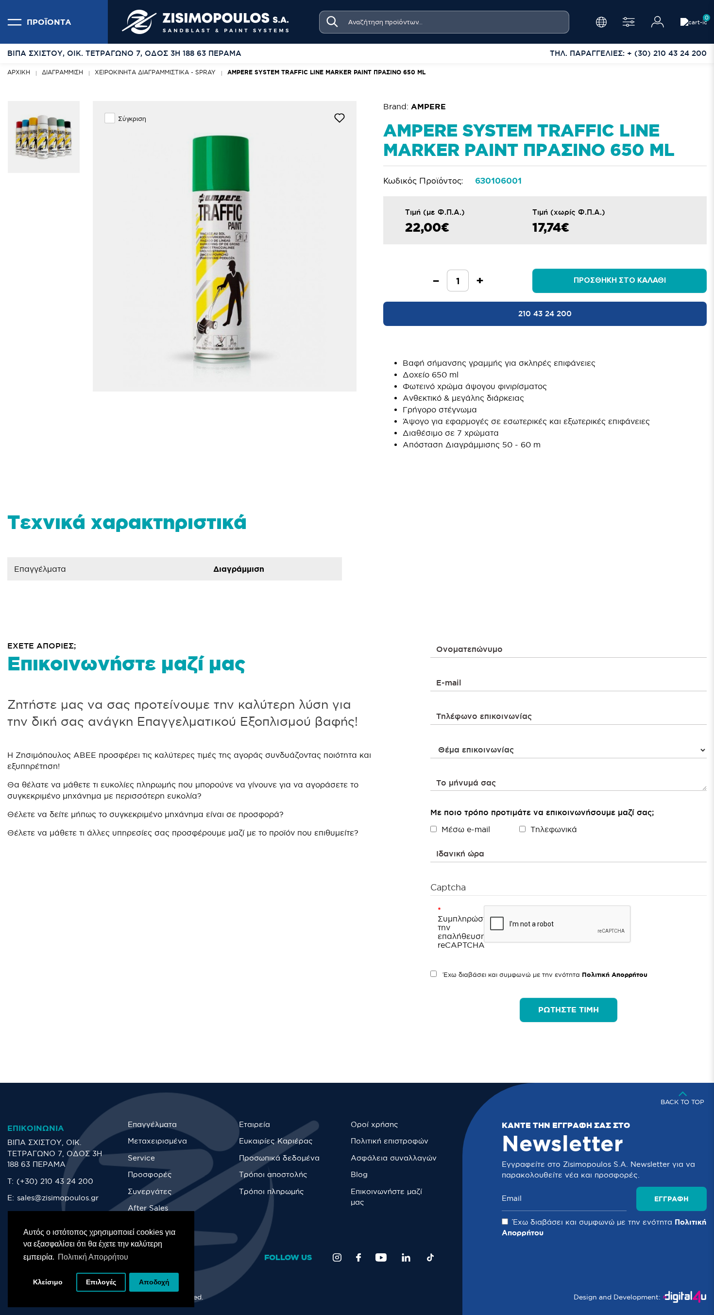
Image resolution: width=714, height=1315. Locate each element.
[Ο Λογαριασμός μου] (657, 22)
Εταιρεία (254, 1124)
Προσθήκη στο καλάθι (620, 280)
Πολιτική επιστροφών (389, 1141)
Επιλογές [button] (101, 1282)
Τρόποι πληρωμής (271, 1191)
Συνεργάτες (150, 1191)
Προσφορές (150, 1174)
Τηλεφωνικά (553, 829)
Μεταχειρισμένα (157, 1141)
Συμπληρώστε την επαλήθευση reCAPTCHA (457, 931)
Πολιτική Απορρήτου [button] (93, 1257)
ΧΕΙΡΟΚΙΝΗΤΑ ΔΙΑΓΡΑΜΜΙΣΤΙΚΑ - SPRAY (155, 72)
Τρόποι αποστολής (273, 1174)
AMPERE (428, 106)
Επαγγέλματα (152, 1124)
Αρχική (18, 72)
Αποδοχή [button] (154, 1282)
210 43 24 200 (545, 313)
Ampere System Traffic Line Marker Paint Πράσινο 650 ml (326, 72)
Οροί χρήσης (374, 1124)
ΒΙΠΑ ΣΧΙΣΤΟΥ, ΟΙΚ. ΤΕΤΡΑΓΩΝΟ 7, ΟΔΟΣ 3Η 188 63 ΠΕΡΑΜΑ (54, 1153)
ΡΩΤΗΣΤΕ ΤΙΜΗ (568, 1009)
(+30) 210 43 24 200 (55, 1181)
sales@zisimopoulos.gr (58, 1198)
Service (141, 1158)
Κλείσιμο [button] (48, 1282)
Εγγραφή (671, 1199)
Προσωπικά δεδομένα (279, 1158)
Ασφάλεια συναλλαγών (394, 1158)
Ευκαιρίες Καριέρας (276, 1141)
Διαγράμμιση (62, 72)
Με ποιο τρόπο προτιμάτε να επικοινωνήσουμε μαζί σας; (542, 812)
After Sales (148, 1208)
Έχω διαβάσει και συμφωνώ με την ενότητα (544, 974)
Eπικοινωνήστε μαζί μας (386, 1197)
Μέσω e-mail (466, 829)
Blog (359, 1174)
